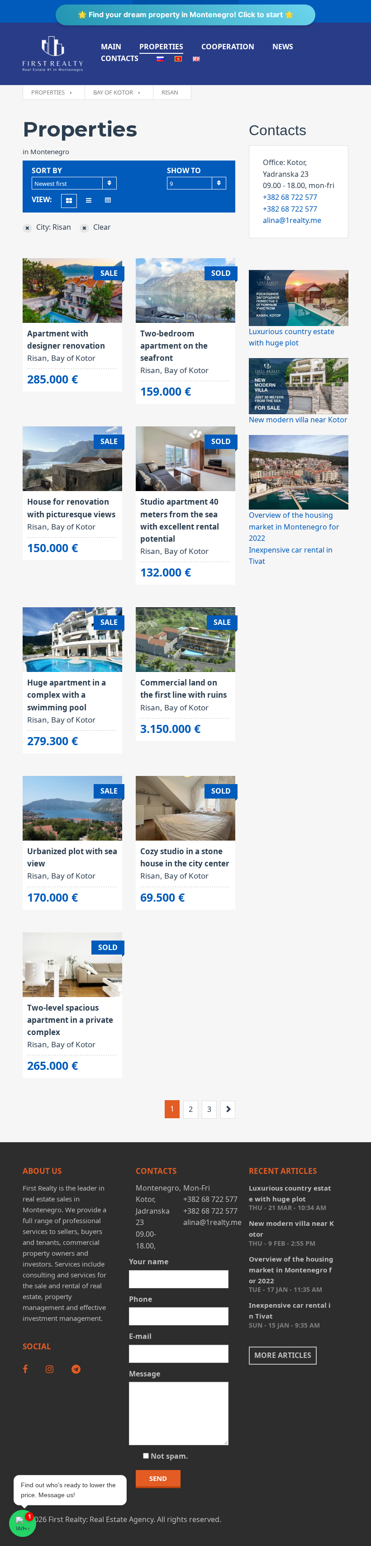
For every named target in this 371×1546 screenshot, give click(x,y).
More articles (282, 1355)
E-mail (140, 1336)
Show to (184, 170)
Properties (161, 47)
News (282, 47)
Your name (148, 1262)
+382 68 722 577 (290, 197)
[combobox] (74, 183)
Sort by (47, 170)
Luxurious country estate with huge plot (290, 1193)
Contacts (119, 58)
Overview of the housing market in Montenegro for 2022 (294, 526)
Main (111, 47)
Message (144, 1374)
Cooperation (227, 47)
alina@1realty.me (292, 220)
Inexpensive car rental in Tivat (290, 1310)
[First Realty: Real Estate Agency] (53, 53)
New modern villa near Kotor (298, 420)
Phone (140, 1299)
